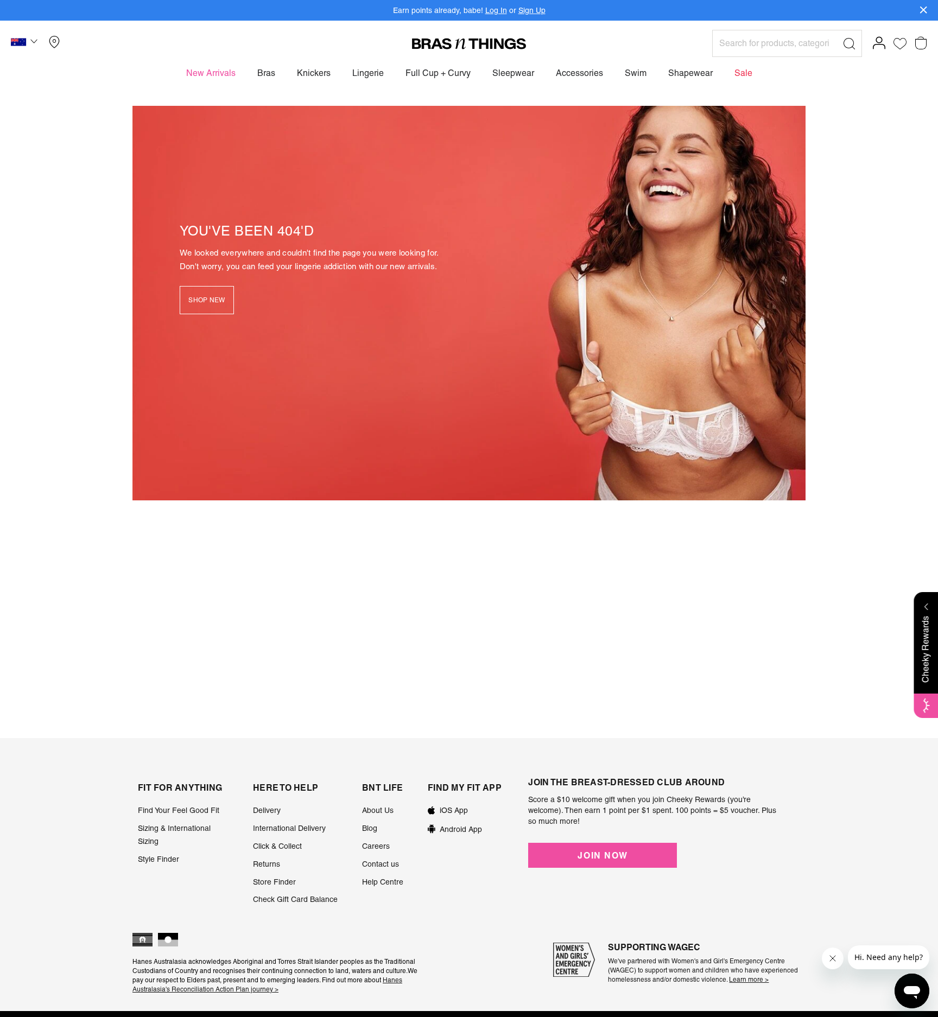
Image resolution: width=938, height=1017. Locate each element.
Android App (461, 829)
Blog (369, 828)
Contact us (380, 864)
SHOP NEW (206, 300)
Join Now (603, 855)
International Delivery (289, 828)
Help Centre (382, 882)
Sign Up (532, 10)
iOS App (454, 810)
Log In (496, 10)
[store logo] (469, 43)
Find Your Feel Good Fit (178, 810)
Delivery (267, 810)
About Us (378, 810)
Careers (376, 846)
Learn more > (749, 979)
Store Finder (274, 882)
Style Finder (158, 859)
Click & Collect (277, 846)
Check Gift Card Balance (295, 899)
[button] (25, 43)
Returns (266, 864)
